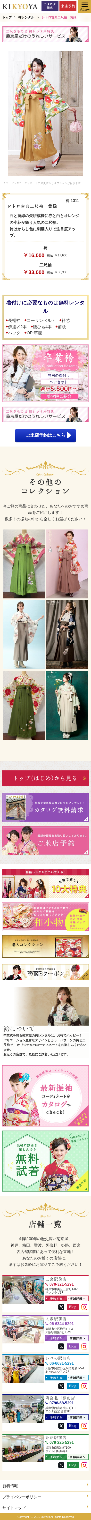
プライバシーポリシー (21, 1497)
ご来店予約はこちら (45, 435)
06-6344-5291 (62, 1324)
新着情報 (10, 1486)
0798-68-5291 (62, 1403)
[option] (45, 113)
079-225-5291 (62, 1442)
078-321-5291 (62, 1284)
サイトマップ (14, 1508)
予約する (56, 1298)
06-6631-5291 (62, 1363)
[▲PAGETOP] (79, 1508)
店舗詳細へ (78, 1298)
